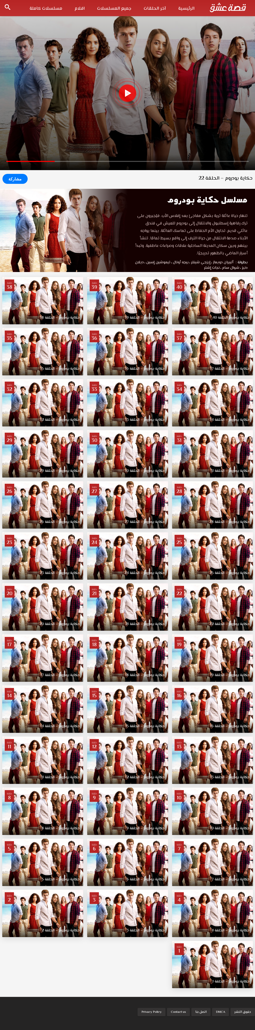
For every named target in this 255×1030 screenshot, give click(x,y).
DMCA (220, 1012)
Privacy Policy (151, 1012)
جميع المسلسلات (114, 8)
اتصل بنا (201, 1012)
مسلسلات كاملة (46, 8)
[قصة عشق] (228, 7)
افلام (80, 8)
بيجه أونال (180, 262)
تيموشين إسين (157, 262)
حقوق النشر (242, 1012)
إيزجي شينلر (199, 262)
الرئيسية (186, 8)
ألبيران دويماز (222, 262)
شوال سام (229, 268)
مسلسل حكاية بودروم (207, 200)
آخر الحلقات (155, 8)
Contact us (178, 1012)
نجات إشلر (212, 268)
